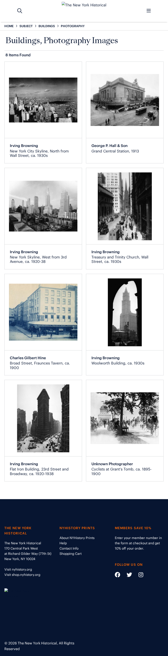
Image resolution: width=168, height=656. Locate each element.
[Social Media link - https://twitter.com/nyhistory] (126, 575)
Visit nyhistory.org (18, 569)
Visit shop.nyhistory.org (22, 575)
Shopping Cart (71, 554)
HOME (9, 26)
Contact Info (69, 548)
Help (63, 543)
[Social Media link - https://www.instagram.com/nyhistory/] (138, 575)
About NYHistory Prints (77, 538)
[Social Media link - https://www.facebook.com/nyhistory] (117, 575)
